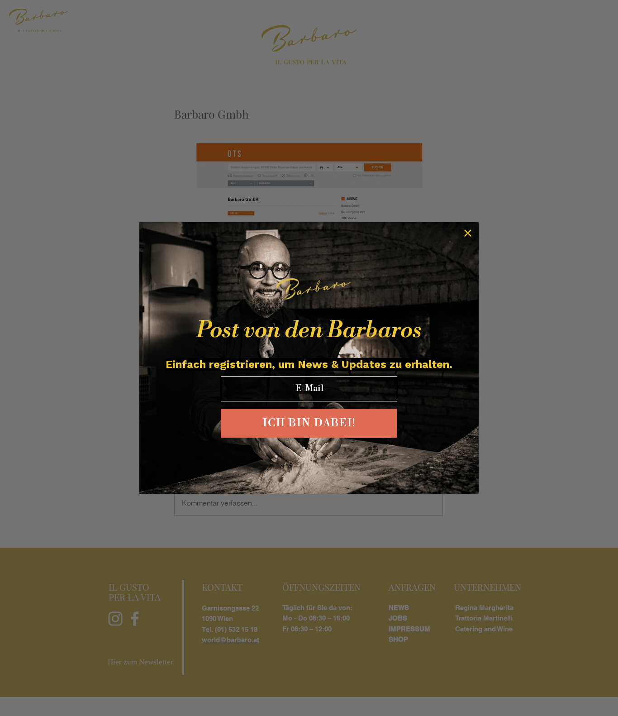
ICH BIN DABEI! (309, 423)
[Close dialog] (468, 233)
